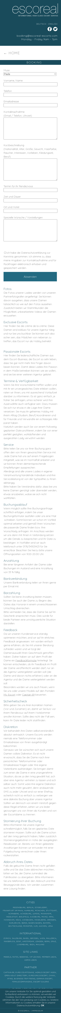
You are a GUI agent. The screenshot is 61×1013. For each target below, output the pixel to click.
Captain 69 (28, 694)
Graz (53, 941)
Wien (42, 938)
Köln (18, 920)
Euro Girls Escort (38, 975)
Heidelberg (40, 920)
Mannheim (46, 914)
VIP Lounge (35, 957)
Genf (18, 941)
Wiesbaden (27, 920)
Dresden (51, 920)
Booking (24, 957)
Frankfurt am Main (13, 910)
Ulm (36, 926)
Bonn (24, 923)
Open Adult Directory (16, 975)
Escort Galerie (41, 982)
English (53, 24)
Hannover (9, 920)
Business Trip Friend (24, 978)
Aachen (43, 926)
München (40, 910)
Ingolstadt (12, 917)
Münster (27, 926)
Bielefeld (24, 917)
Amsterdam (28, 941)
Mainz (45, 917)
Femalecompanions (22, 982)
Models (7, 957)
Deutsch (41, 24)
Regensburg (19, 907)
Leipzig (36, 914)
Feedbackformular (26, 660)
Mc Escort (9, 694)
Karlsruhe (14, 923)
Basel (26, 938)
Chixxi (52, 975)
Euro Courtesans (24, 972)
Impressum (37, 1011)
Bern (47, 941)
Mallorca (51, 938)
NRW (51, 917)
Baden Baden (35, 923)
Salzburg (17, 938)
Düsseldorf (41, 907)
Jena (50, 926)
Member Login (49, 957)
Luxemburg (22, 944)
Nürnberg (14, 914)
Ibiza (32, 944)
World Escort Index (45, 972)
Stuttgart (51, 910)
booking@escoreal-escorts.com (37, 35)
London (39, 941)
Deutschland (15, 926)
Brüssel (34, 938)
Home (14, 53)
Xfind (10, 978)
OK (42, 1005)
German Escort (44, 978)
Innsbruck (9, 941)
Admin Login (30, 960)
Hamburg (29, 910)
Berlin (30, 907)
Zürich (7, 938)
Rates (15, 957)
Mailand (40, 944)
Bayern (47, 923)
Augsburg (35, 917)
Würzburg (25, 914)
